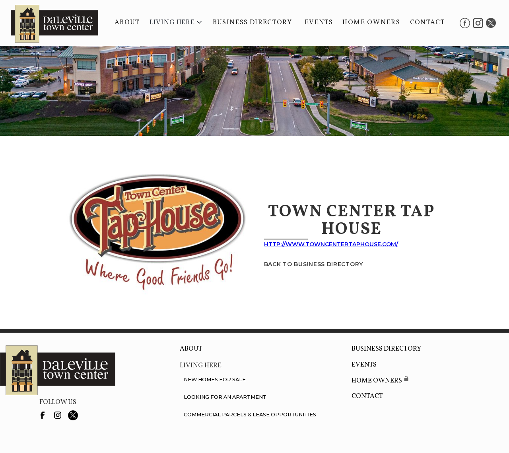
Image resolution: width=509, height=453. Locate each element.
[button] (176, 22)
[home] (50, 23)
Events (319, 22)
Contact (427, 22)
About (127, 22)
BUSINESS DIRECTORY (252, 22)
